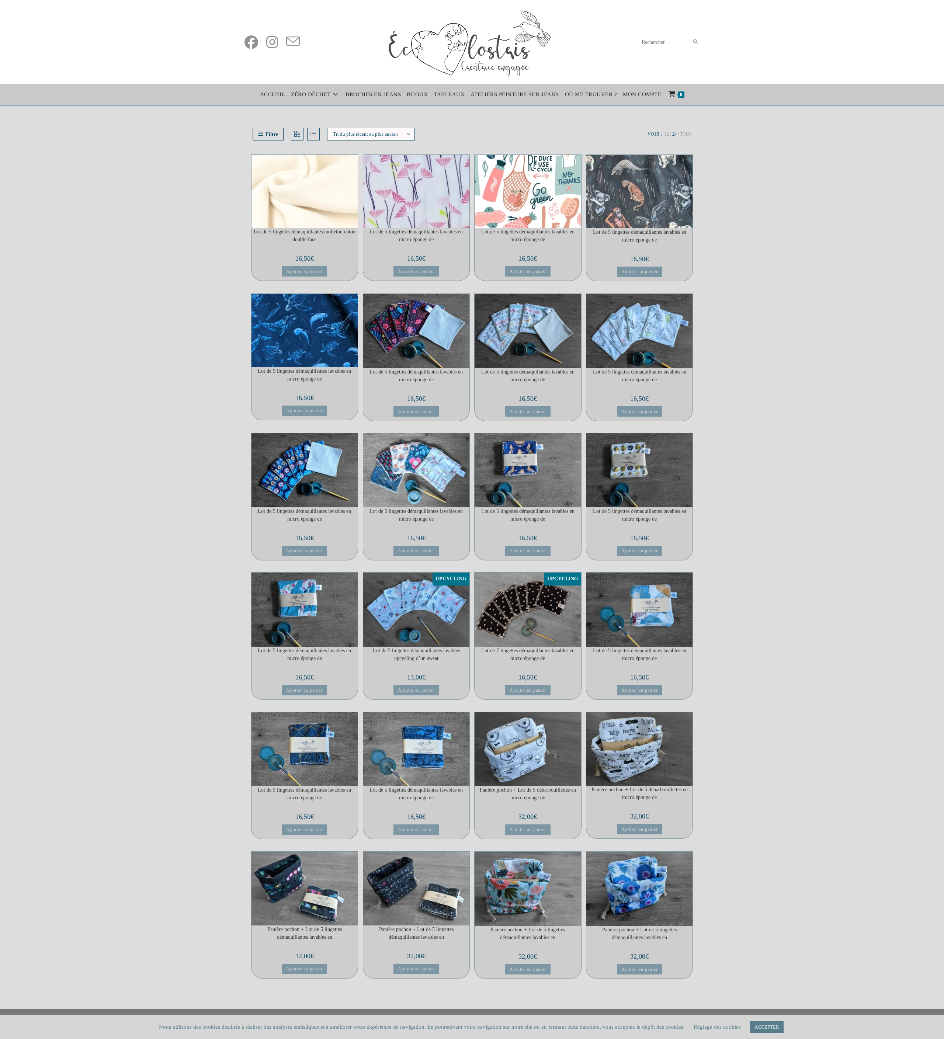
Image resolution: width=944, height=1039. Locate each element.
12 (666, 134)
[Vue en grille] (297, 134)
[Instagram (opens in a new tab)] (272, 42)
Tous (686, 134)
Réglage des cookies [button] (717, 1027)
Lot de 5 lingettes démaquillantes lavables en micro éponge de (416, 235)
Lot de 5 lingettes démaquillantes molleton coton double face (304, 235)
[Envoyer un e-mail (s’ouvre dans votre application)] (293, 42)
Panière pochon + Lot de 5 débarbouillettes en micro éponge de (528, 793)
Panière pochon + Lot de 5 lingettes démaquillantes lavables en (304, 933)
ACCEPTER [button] (766, 1027)
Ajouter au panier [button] (304, 271)
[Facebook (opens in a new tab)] (251, 42)
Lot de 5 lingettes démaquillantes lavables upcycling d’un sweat (416, 654)
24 (674, 134)
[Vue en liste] (313, 134)
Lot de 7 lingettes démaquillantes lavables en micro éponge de (528, 654)
